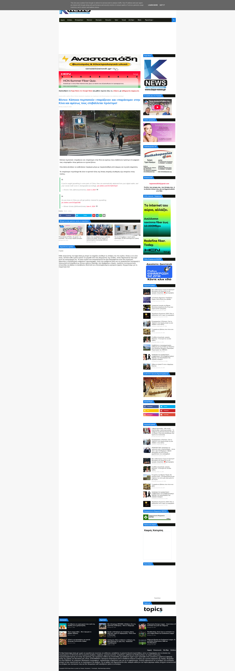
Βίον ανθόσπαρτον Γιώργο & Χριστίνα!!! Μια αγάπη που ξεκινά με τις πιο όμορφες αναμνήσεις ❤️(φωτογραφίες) (163, 291)
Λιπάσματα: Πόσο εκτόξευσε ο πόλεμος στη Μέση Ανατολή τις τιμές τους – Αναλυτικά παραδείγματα (121, 641)
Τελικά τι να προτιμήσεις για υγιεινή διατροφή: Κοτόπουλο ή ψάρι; (79, 640)
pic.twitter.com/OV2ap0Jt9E (71, 202)
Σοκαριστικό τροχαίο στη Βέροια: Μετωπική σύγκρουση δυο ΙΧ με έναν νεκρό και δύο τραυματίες (162, 307)
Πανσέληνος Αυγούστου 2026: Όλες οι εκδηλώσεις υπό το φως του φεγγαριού (163, 314)
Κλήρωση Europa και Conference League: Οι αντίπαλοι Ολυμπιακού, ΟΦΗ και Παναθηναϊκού (161, 641)
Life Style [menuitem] (131, 20)
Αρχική (149, 650)
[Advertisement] (117, 36)
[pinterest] (167, 410)
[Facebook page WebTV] (167, 418)
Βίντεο (65, 211)
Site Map (166, 650)
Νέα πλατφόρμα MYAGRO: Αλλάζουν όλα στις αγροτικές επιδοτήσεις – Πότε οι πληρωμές (121, 624)
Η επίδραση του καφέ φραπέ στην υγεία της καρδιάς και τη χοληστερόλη (81, 624)
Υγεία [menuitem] (116, 20)
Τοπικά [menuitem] (124, 20)
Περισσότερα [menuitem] (149, 20)
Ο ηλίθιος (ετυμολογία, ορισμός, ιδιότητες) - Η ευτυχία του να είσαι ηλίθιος (161, 338)
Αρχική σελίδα (62, 96)
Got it (162, 5)
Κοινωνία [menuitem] (108, 20)
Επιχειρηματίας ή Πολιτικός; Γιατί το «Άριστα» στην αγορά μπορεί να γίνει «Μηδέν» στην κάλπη (162, 323)
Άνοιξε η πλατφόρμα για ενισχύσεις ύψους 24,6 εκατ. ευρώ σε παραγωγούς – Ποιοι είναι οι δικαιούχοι (121, 633)
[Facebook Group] (151, 418)
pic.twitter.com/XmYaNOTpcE (107, 186)
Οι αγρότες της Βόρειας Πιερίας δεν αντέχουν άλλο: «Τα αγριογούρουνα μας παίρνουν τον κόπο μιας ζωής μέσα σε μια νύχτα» (163, 477)
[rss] (151, 410)
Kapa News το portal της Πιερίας (76, 668)
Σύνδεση (173, 650)
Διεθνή (68, 96)
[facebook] (151, 406)
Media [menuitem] (139, 20)
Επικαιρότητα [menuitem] (79, 20)
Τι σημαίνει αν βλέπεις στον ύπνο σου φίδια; (162, 330)
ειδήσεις (116, 91)
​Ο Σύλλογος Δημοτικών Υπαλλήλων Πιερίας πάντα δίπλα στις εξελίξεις (162, 298)
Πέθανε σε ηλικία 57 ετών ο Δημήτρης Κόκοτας (162, 365)
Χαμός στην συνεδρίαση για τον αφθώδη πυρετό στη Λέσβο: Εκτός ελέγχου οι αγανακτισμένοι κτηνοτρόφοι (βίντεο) (98, 238)
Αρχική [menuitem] (63, 20)
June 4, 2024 (91, 190)
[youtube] (167, 414)
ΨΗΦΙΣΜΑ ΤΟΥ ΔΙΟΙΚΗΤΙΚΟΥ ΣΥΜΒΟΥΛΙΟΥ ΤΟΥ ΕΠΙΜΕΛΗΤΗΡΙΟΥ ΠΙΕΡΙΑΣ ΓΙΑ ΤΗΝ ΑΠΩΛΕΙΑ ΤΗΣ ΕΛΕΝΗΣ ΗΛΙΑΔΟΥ (163, 357)
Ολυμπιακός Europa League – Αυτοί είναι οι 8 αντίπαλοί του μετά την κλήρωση (161, 624)
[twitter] (167, 406)
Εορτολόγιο (157, 598)
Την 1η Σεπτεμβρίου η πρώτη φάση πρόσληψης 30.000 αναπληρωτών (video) (126, 237)
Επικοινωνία (157, 650)
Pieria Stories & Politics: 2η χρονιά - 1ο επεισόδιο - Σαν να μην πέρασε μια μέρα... (71, 237)
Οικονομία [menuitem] (99, 20)
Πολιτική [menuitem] (89, 20)
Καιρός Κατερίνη (153, 530)
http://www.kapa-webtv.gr (104, 668)
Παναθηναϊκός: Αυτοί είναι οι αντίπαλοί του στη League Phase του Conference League (160, 632)
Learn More (153, 5)
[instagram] (151, 414)
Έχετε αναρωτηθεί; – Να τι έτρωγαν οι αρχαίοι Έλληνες (79, 632)
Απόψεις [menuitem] (69, 20)
